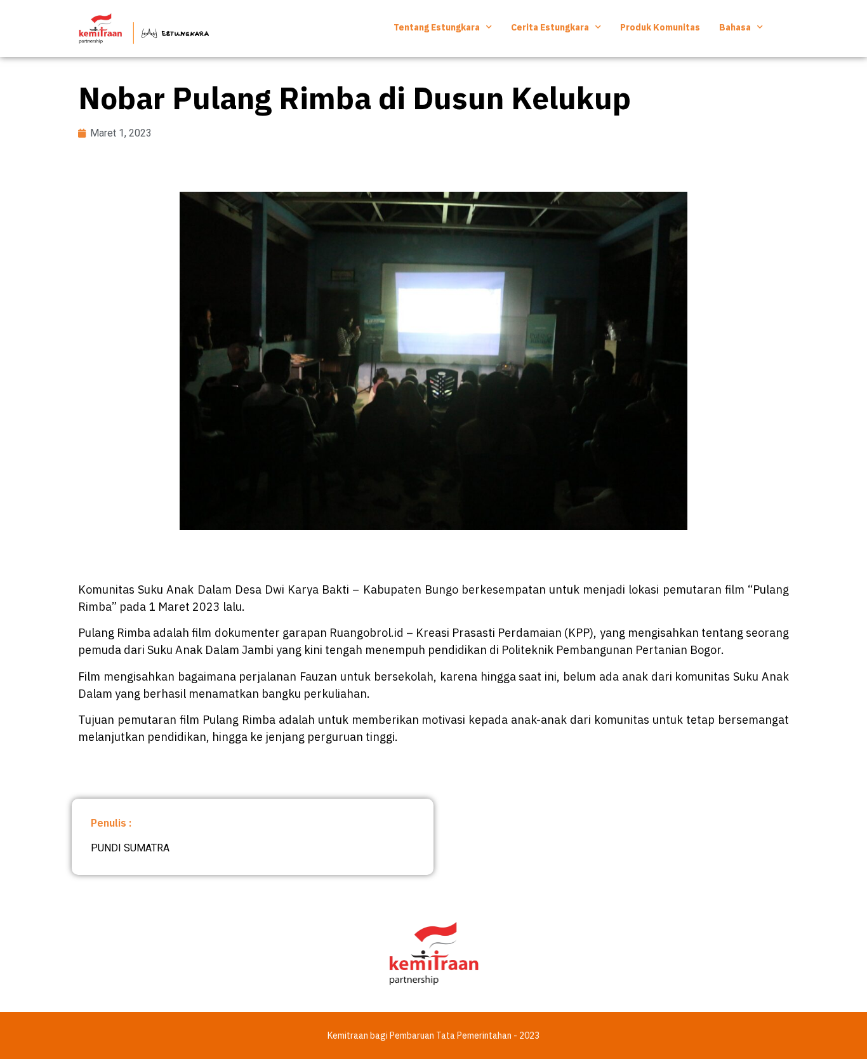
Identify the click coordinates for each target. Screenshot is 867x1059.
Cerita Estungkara (550, 27)
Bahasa (735, 27)
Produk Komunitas (660, 27)
